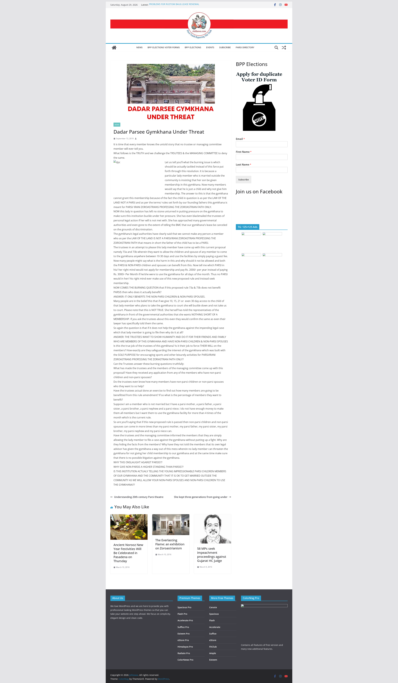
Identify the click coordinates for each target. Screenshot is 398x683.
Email (240, 139)
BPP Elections (193, 47)
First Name (244, 152)
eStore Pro (183, 640)
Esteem (213, 659)
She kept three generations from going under (200, 497)
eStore (212, 640)
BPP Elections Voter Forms (164, 47)
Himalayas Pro (185, 646)
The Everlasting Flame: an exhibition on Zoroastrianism (169, 544)
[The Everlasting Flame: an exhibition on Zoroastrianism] (170, 516)
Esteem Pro (184, 633)
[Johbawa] (114, 47)
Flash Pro (182, 613)
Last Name (243, 164)
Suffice (212, 633)
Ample (212, 653)
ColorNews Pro (185, 659)
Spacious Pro (184, 607)
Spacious (214, 613)
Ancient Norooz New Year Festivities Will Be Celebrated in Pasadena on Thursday (128, 553)
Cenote (213, 607)
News (139, 47)
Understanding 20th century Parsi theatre (138, 497)
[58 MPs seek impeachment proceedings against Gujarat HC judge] (212, 516)
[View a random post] (284, 47)
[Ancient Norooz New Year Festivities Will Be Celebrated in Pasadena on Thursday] (129, 516)
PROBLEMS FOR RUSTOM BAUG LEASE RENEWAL (174, 4)
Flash (212, 620)
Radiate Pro (184, 653)
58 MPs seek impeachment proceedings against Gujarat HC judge (211, 554)
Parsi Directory (245, 47)
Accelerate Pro (185, 620)
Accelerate (214, 627)
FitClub (213, 646)
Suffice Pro (183, 627)
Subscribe (225, 47)
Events (210, 47)
